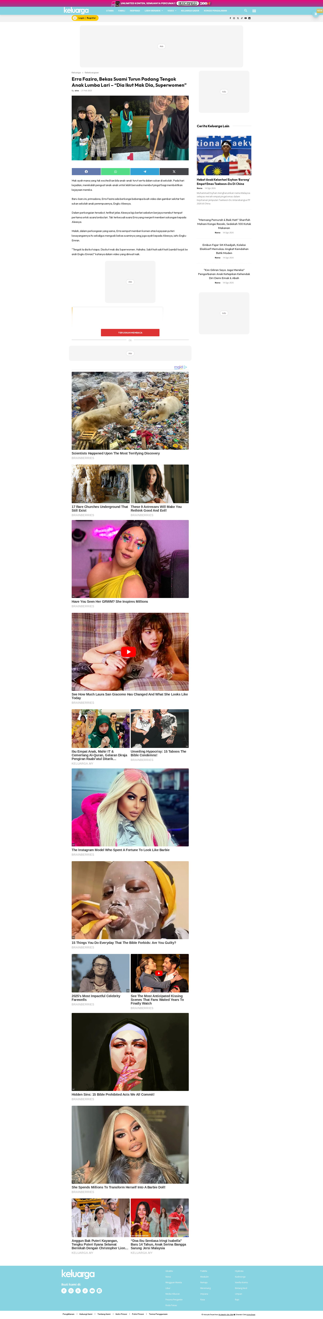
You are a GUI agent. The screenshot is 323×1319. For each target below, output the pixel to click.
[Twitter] (238, 18)
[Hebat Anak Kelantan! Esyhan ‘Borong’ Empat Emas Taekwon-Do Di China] (224, 155)
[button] (246, 11)
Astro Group (251, 1314)
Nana (199, 188)
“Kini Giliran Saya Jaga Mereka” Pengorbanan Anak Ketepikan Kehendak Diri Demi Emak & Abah (224, 274)
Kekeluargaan (92, 72)
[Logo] (76, 10)
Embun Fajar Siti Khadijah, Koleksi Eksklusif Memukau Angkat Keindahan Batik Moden (224, 249)
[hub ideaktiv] (254, 9)
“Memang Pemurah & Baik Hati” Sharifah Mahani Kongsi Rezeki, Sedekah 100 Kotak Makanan (224, 224)
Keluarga (76, 72)
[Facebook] (230, 18)
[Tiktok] (242, 18)
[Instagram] (234, 18)
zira (77, 90)
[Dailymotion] (249, 18)
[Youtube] (245, 18)
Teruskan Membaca (130, 332)
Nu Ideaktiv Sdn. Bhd (226, 1314)
